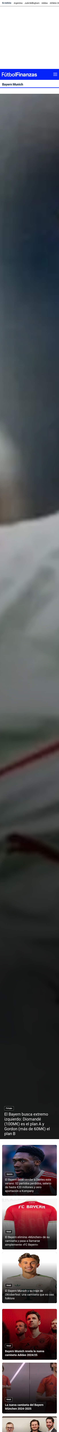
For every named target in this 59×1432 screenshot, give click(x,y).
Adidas (45, 3)
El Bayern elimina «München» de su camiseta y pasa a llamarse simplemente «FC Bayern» (27, 1240)
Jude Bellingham (32, 3)
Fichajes (9, 1108)
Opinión (10, 1174)
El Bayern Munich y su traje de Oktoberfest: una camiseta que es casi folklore (29, 1294)
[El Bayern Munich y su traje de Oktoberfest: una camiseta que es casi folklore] (29, 1277)
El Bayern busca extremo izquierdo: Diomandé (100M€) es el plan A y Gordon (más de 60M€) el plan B (27, 1124)
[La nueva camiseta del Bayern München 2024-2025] (29, 1388)
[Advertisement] (29, 37)
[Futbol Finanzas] (19, 74)
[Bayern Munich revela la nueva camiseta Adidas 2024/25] (29, 1334)
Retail (9, 1232)
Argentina (18, 3)
